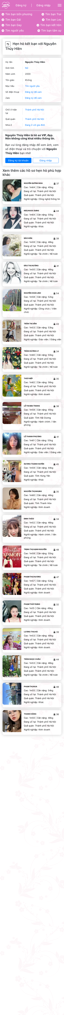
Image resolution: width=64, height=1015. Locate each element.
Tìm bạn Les (53, 19)
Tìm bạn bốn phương (18, 14)
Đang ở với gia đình (35, 125)
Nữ (26, 68)
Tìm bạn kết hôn (50, 25)
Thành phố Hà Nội (34, 109)
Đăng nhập (44, 5)
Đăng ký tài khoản (18, 160)
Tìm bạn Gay (13, 25)
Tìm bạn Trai (52, 14)
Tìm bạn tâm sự (50, 30)
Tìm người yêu (14, 30)
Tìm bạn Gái (12, 19)
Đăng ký (21, 5)
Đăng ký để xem (33, 92)
